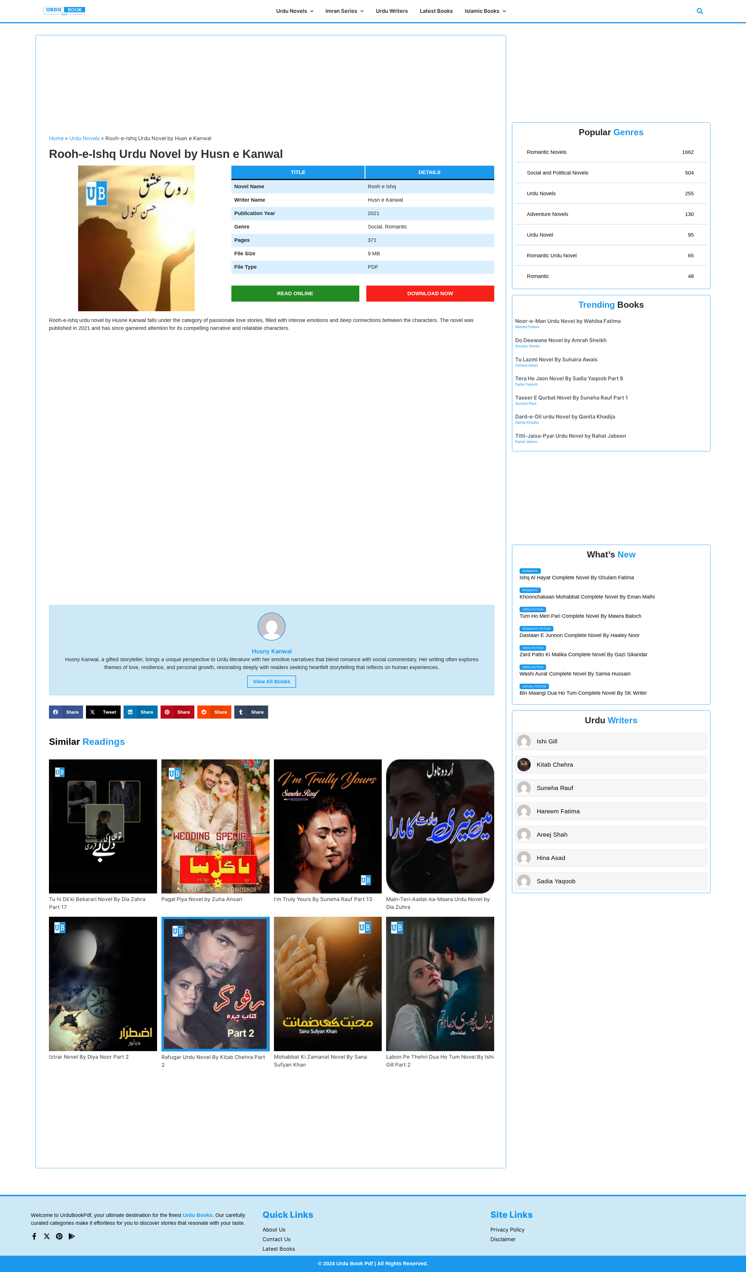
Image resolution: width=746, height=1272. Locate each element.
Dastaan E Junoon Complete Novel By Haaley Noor (580, 635)
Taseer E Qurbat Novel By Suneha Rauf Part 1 (571, 398)
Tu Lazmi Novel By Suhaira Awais (556, 359)
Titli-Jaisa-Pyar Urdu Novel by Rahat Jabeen (570, 436)
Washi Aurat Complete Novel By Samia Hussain (575, 674)
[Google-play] (71, 1236)
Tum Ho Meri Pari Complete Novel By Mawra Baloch (580, 616)
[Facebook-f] (34, 1236)
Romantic (530, 571)
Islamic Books (482, 11)
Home (56, 138)
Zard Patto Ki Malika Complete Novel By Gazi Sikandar (584, 654)
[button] (700, 11)
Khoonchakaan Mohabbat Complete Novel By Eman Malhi (587, 597)
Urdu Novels (291, 11)
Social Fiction (534, 686)
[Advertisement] (224, 88)
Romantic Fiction (536, 628)
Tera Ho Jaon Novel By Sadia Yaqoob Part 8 (569, 378)
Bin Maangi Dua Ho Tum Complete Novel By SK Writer (583, 693)
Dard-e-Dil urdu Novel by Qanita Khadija (565, 417)
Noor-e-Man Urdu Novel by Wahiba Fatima (568, 321)
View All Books (271, 682)
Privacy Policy (507, 1230)
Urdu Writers (392, 11)
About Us (274, 1230)
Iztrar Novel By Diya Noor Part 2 (89, 1057)
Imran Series (341, 11)
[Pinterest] (59, 1236)
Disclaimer (503, 1239)
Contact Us (277, 1239)
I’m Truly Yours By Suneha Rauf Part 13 (323, 899)
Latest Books (436, 11)
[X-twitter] (46, 1236)
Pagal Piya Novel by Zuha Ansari (201, 899)
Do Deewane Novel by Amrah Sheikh (561, 340)
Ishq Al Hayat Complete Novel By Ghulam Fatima (577, 577)
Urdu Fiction (532, 609)
